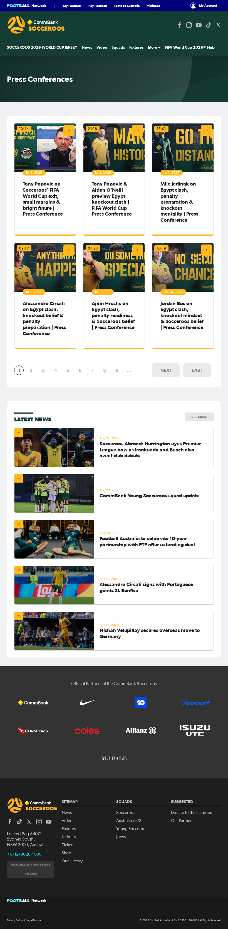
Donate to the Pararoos (191, 813)
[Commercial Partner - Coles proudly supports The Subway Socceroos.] (87, 730)
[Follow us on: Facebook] (179, 25)
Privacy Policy (15, 920)
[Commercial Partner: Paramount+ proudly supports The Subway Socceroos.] (195, 702)
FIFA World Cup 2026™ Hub (190, 47)
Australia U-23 (129, 821)
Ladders (69, 837)
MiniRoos (153, 6)
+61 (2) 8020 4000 (24, 854)
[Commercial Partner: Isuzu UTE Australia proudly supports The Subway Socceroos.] (195, 730)
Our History (72, 861)
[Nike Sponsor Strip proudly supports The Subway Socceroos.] (87, 702)
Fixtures (136, 47)
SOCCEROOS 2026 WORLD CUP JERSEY (42, 47)
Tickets (68, 845)
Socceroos (125, 813)
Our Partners (182, 821)
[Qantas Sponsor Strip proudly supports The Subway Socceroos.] (33, 730)
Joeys (121, 837)
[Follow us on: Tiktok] (208, 25)
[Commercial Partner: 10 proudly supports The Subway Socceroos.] (141, 702)
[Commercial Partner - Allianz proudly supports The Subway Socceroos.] (141, 730)
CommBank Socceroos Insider (30, 869)
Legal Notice (33, 920)
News (87, 47)
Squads (118, 47)
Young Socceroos (131, 829)
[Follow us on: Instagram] (189, 25)
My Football (72, 6)
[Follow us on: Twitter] (218, 25)
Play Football (97, 6)
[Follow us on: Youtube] (199, 25)
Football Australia (127, 6)
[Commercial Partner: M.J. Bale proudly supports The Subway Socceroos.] (114, 758)
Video (101, 47)
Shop (66, 853)
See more (199, 417)
